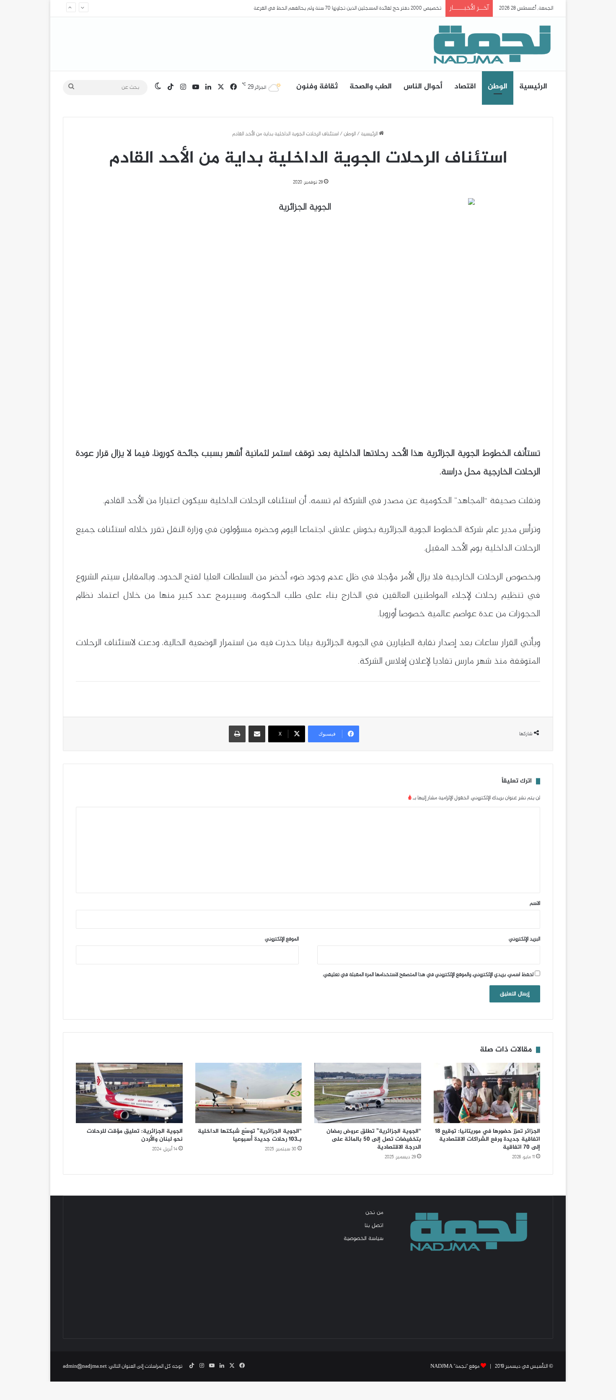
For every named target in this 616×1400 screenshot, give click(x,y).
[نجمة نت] (490, 44)
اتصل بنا (374, 1225)
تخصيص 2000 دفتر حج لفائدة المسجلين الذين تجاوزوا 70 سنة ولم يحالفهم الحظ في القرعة (347, 8)
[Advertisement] (149, 1267)
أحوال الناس (423, 86)
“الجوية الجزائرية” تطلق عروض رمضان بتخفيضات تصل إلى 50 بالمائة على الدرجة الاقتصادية (373, 1139)
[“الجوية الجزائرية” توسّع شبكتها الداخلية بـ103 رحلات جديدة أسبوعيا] (248, 1093)
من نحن (374, 1212)
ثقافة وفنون (317, 86)
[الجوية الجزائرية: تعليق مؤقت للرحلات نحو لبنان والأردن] (129, 1093)
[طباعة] (237, 734)
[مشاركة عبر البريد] (256, 734)
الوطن (497, 86)
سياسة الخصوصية (363, 1238)
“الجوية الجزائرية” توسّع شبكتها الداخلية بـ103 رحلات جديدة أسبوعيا (250, 1135)
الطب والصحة (370, 86)
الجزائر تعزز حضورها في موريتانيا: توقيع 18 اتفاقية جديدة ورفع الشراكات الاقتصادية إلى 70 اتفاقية (487, 1139)
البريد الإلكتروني (524, 939)
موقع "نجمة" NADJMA (454, 1366)
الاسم (535, 903)
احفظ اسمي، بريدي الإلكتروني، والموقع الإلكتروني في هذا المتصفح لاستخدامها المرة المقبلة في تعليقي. (428, 974)
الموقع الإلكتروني (282, 939)
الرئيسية (533, 86)
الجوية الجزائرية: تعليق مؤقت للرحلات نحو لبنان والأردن (135, 1135)
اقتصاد (465, 86)
